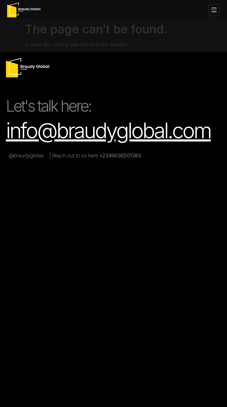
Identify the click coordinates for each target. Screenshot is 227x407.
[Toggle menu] (214, 10)
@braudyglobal (26, 155)
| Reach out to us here (95, 155)
